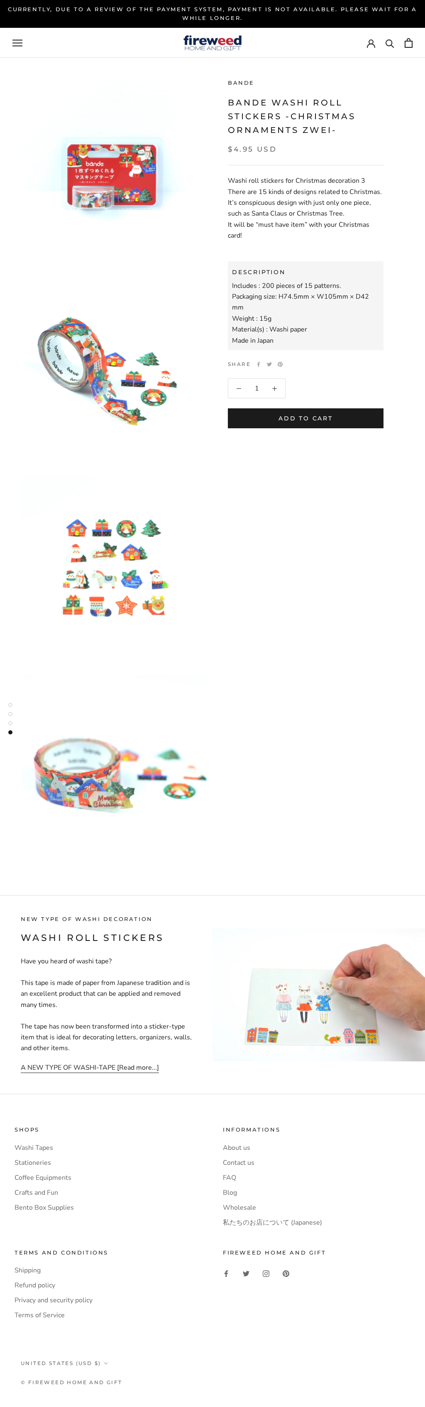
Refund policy (35, 1285)
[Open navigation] (17, 43)
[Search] (390, 43)
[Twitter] (269, 364)
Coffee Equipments (43, 1177)
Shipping (28, 1270)
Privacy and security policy (54, 1300)
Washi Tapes (34, 1147)
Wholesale (239, 1207)
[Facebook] (258, 364)
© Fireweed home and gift (71, 1382)
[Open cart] (409, 43)
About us (236, 1147)
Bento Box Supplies (44, 1207)
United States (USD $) (61, 1363)
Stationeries (33, 1162)
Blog (230, 1192)
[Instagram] (266, 1273)
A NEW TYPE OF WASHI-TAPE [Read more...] (90, 1067)
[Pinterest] (280, 364)
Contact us (238, 1162)
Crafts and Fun (36, 1192)
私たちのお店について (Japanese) (272, 1222)
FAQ (229, 1177)
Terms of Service (40, 1315)
